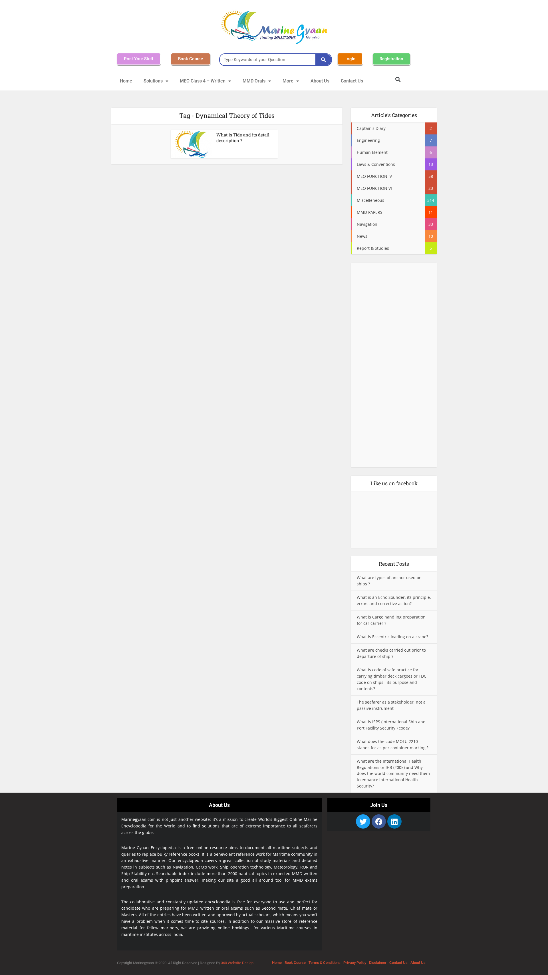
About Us (320, 81)
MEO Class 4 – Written (202, 81)
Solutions (153, 81)
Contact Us (352, 81)
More (288, 81)
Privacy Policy (354, 962)
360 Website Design (237, 963)
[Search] (323, 59)
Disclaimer (377, 962)
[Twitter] (363, 821)
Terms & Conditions (325, 962)
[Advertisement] (394, 366)
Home (126, 81)
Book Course (295, 962)
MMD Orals (254, 81)
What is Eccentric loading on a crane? (392, 636)
